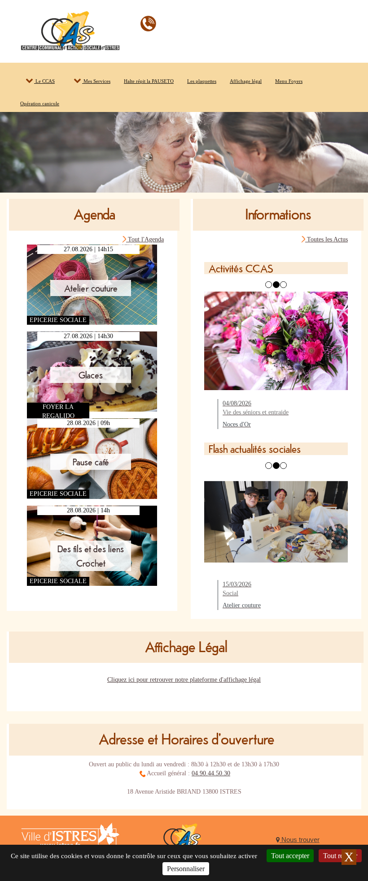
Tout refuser (340, 856)
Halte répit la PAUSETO (149, 81)
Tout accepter (290, 856)
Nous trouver (300, 839)
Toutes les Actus (326, 239)
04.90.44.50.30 (211, 773)
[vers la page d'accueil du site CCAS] (70, 28)
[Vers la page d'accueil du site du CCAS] (184, 842)
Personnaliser (186, 868)
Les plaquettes (201, 81)
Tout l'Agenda (145, 239)
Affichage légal (246, 81)
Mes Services (96, 81)
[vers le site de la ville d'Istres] (70, 840)
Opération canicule (39, 103)
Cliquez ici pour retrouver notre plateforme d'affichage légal (184, 679)
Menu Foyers (288, 81)
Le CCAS (44, 81)
